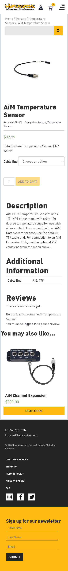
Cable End (11, 161)
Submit (14, 557)
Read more (34, 411)
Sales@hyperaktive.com (23, 435)
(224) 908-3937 (17, 430)
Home (9, 18)
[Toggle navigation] (62, 7)
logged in (30, 324)
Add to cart (27, 181)
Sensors (21, 18)
